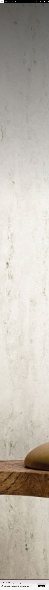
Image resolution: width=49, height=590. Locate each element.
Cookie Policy (8, 587)
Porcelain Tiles (10, 1)
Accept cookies (41, 586)
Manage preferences (41, 584)
